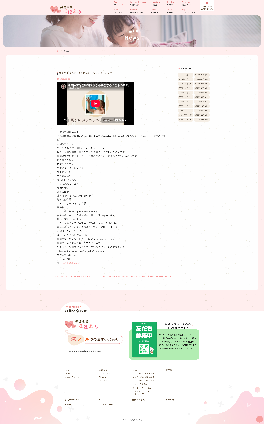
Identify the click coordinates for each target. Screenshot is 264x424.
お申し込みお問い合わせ (207, 7)
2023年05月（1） (185, 97)
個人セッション (189, 3)
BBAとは (103, 377)
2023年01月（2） (202, 102)
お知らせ (155, 11)
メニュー (118, 11)
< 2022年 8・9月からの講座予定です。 (74, 276)
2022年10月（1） (202, 106)
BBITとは (103, 380)
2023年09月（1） (202, 88)
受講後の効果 (136, 11)
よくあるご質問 (188, 11)
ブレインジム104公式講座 (144, 377)
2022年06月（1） (202, 115)
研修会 (171, 3)
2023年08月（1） (185, 93)
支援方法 (138, 3)
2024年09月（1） (202, 79)
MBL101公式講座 (140, 384)
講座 (156, 3)
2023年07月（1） (202, 93)
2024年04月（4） (202, 84)
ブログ (68, 373)
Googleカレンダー (73, 377)
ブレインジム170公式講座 (143, 380)
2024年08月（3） (185, 84)
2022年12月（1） (185, 106)
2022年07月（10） (185, 115)
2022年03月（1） (202, 120)
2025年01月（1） (202, 75)
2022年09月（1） (185, 111)
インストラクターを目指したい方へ (141, 392)
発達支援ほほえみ (71, 263)
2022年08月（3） (202, 111)
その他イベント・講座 (142, 388)
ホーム (117, 3)
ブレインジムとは (106, 373)
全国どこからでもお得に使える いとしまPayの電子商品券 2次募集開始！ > (135, 276)
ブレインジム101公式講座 (143, 373)
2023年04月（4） (202, 97)
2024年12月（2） (185, 79)
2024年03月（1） (185, 88)
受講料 (170, 11)
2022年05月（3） (185, 120)
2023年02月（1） (185, 102)
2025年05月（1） (185, 75)
